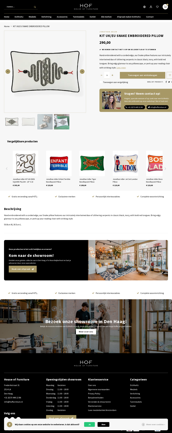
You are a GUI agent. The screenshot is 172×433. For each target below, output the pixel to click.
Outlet (93, 16)
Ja (90, 424)
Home (6, 16)
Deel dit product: (155, 82)
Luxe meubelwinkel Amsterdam (102, 410)
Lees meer (121, 67)
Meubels (32, 16)
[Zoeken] (35, 6)
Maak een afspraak (21, 269)
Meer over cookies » (155, 424)
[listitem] (25, 168)
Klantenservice (94, 406)
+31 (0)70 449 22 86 (135, 107)
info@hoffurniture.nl (158, 107)
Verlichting (46, 16)
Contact (150, 16)
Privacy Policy (94, 393)
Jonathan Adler (108, 32)
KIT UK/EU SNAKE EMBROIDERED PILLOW (31, 26)
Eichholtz (19, 16)
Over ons (92, 385)
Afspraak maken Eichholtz (129, 16)
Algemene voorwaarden (99, 389)
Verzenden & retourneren (99, 402)
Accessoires (62, 16)
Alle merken (106, 16)
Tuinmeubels (78, 16)
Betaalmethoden (95, 397)
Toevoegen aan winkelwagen (142, 75)
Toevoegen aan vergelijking (115, 82)
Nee (103, 424)
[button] (6, 169)
